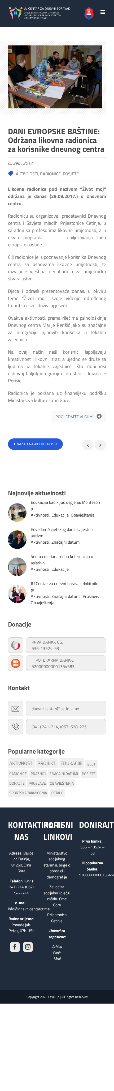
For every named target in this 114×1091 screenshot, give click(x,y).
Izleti (91, 764)
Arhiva (57, 947)
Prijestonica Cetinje (57, 918)
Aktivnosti (40, 515)
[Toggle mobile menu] (103, 12)
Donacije (17, 783)
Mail (57, 958)
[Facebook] (15, 947)
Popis (57, 953)
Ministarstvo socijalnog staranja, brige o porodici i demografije (56, 865)
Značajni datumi (66, 542)
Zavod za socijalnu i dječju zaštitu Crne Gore (56, 896)
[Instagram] (28, 947)
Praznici (38, 773)
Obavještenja (82, 515)
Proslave (90, 596)
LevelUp (53, 996)
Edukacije (60, 515)
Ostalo (57, 793)
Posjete (89, 773)
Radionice (18, 773)
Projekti (46, 763)
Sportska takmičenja (28, 793)
